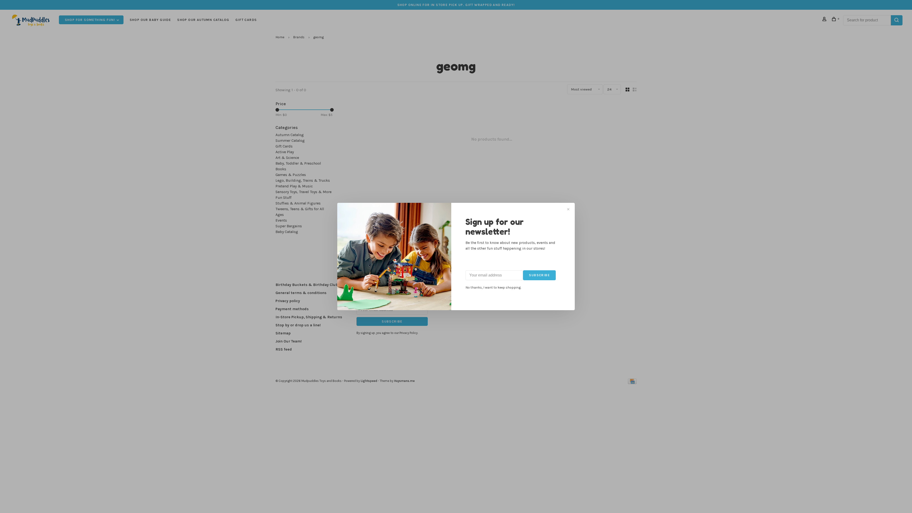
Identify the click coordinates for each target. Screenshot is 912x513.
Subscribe (539, 275)
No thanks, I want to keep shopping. (493, 287)
